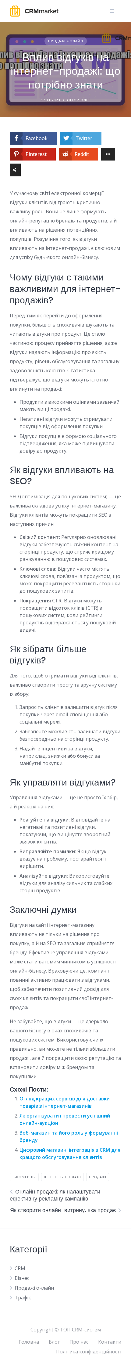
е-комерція (24, 1177)
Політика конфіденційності (88, 1351)
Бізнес (22, 1278)
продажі (97, 1177)
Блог (54, 1341)
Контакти (109, 1341)
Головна (29, 1341)
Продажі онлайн (65, 40)
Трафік (23, 1297)
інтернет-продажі (62, 1177)
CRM (20, 1268)
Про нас (78, 1341)
